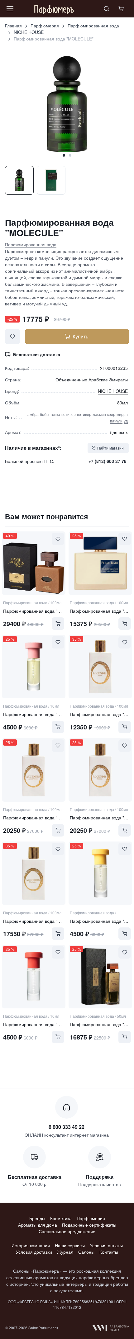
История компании (31, 1245)
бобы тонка (50, 414)
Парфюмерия (45, 25)
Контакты (108, 1252)
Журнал (65, 1252)
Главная (13, 25)
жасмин (99, 414)
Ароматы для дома (37, 1225)
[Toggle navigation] (9, 8)
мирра (122, 414)
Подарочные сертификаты (89, 1225)
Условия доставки (34, 1252)
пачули (116, 420)
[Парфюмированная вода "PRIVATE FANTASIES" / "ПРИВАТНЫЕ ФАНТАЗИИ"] (100, 976)
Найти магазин (110, 447)
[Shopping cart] (121, 8)
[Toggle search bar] (106, 8)
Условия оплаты (106, 1245)
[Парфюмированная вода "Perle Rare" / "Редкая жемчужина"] (100, 563)
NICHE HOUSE (29, 32)
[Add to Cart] (58, 623)
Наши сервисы (70, 1245)
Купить (80, 336)
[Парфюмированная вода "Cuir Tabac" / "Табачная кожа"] (33, 563)
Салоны (86, 1252)
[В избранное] (12, 336)
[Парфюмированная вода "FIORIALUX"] (33, 873)
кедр (111, 414)
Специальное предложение (67, 1231)
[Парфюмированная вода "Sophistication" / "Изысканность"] (33, 976)
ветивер (68, 414)
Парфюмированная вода (93, 25)
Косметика (61, 1218)
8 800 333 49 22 (66, 1126)
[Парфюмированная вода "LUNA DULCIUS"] (33, 770)
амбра (33, 414)
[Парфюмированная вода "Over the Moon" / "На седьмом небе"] (100, 873)
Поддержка (99, 1176)
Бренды (37, 1218)
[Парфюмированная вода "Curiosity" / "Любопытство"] (33, 666)
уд (126, 420)
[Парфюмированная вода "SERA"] (100, 666)
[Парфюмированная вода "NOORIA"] (100, 770)
